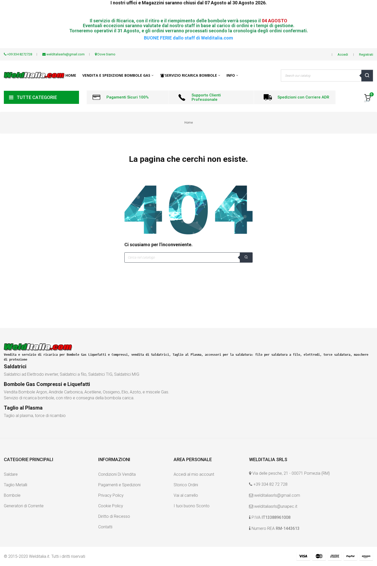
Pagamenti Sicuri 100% (127, 97)
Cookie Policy (110, 505)
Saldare (11, 474)
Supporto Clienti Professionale (206, 97)
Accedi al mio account (194, 474)
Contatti (105, 526)
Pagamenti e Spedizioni (119, 484)
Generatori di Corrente (24, 505)
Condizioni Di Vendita (117, 474)
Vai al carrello (186, 495)
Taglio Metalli (15, 484)
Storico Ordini (186, 484)
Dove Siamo (106, 54)
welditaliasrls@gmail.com (277, 495)
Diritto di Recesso (114, 516)
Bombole (12, 495)
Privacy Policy (111, 495)
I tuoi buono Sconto (192, 505)
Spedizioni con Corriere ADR (303, 97)
